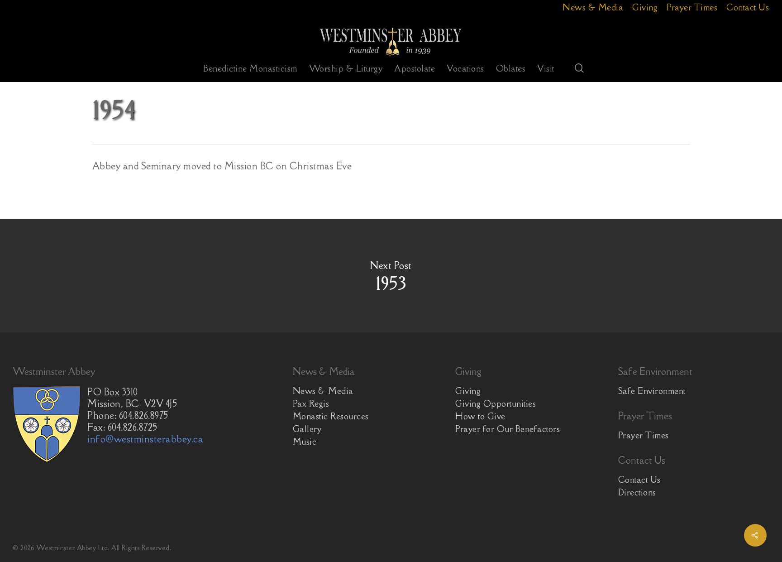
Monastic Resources (331, 416)
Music (305, 441)
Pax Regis (311, 403)
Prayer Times (643, 435)
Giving (468, 390)
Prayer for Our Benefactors (507, 428)
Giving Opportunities (495, 403)
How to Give (480, 416)
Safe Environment (652, 390)
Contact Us (639, 479)
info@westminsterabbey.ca (145, 439)
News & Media (323, 390)
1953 (391, 275)
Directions (637, 492)
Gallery (307, 428)
